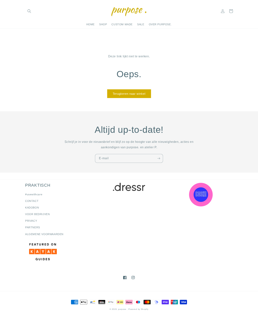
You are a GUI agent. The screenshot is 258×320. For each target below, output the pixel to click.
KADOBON (32, 207)
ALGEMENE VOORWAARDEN (44, 234)
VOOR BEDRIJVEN (37, 214)
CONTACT (32, 200)
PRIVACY (31, 220)
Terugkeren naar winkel (129, 93)
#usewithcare (33, 194)
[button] (29, 11)
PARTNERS (32, 227)
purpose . (123, 309)
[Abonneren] (158, 158)
